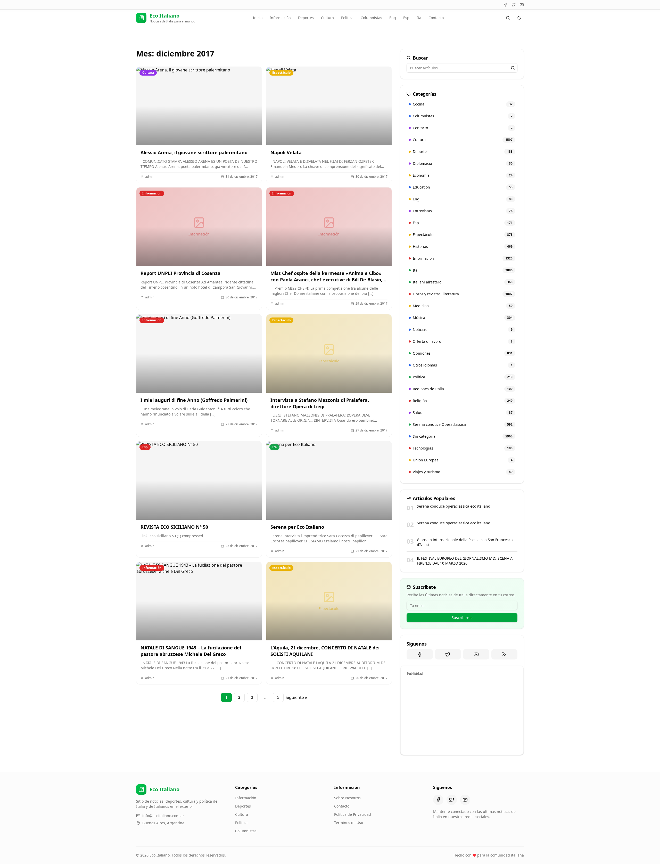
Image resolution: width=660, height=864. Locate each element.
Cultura (327, 17)
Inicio (257, 17)
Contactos (437, 17)
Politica (347, 17)
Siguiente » (296, 697)
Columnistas (371, 17)
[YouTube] (522, 5)
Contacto (341, 806)
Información (280, 17)
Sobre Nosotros (347, 797)
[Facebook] (505, 5)
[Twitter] (514, 5)
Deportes (306, 17)
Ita (419, 17)
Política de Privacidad (352, 814)
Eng (392, 17)
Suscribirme (462, 617)
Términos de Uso (348, 822)
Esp (406, 17)
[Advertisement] (462, 714)
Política (241, 822)
